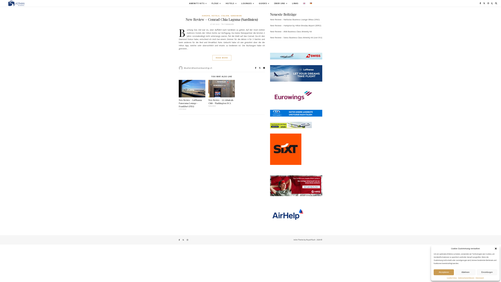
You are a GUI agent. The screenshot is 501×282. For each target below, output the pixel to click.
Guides (263, 3)
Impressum (480, 278)
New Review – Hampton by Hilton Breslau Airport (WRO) (295, 25)
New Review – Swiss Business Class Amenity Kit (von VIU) (296, 37)
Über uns (279, 3)
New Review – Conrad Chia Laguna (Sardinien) (222, 19)
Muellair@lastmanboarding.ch (198, 68)
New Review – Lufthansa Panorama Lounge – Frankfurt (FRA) (190, 103)
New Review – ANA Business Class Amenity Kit (291, 31)
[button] (495, 248)
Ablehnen (465, 272)
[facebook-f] (480, 3)
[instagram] (488, 3)
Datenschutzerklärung (466, 278)
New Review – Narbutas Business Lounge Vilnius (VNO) (295, 19)
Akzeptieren (444, 272)
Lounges (246, 3)
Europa (206, 16)
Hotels (230, 3)
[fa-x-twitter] (484, 3)
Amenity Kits (196, 3)
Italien (225, 16)
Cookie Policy (452, 278)
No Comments (227, 24)
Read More (222, 58)
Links (295, 3)
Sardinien (236, 16)
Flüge (215, 3)
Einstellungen (487, 272)
